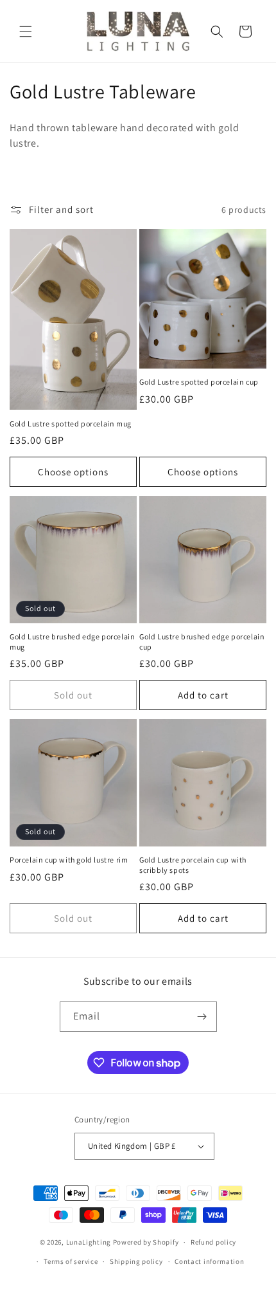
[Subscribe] (202, 1016)
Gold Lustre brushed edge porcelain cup (201, 642)
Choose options (73, 472)
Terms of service (71, 1261)
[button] (26, 31)
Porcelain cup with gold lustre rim (69, 859)
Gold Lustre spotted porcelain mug (71, 423)
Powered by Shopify (146, 1242)
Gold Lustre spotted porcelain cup (199, 382)
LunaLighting (88, 1242)
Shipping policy (136, 1261)
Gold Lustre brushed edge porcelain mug (72, 642)
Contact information (209, 1261)
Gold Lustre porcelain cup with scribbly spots (192, 865)
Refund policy (213, 1242)
